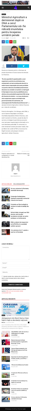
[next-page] (5, 238)
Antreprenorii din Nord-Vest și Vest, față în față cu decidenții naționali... (15, 319)
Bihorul (3, 322)
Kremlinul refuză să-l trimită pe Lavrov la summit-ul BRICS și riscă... (19, 390)
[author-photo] (16, 171)
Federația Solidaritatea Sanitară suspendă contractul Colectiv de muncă (20, 198)
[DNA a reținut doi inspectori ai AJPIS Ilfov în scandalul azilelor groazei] (6, 224)
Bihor (3, 315)
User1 (7, 38)
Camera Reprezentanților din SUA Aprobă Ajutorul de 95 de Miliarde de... (19, 350)
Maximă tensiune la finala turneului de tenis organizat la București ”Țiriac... (19, 341)
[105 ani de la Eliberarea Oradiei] (6, 367)
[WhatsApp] (14, 41)
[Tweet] (23, 66)
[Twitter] (7, 41)
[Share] (12, 66)
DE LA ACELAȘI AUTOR (19, 184)
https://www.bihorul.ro (15, 176)
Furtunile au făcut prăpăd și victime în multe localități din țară (20, 206)
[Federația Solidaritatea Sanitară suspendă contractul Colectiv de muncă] (6, 198)
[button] (2, 7)
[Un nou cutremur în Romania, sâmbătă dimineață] (6, 190)
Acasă (3, 11)
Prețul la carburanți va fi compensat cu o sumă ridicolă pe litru (8, 155)
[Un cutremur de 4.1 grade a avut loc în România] (6, 232)
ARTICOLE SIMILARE (7, 184)
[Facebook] (3, 41)
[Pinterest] (11, 41)
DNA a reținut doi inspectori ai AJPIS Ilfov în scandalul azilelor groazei (19, 224)
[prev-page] (3, 238)
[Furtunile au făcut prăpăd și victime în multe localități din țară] (6, 206)
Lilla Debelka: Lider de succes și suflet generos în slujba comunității (19, 333)
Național (8, 11)
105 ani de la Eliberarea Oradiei (19, 365)
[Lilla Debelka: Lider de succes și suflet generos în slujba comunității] (6, 334)
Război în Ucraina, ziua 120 (23, 154)
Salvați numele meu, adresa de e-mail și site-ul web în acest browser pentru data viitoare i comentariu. (15, 278)
